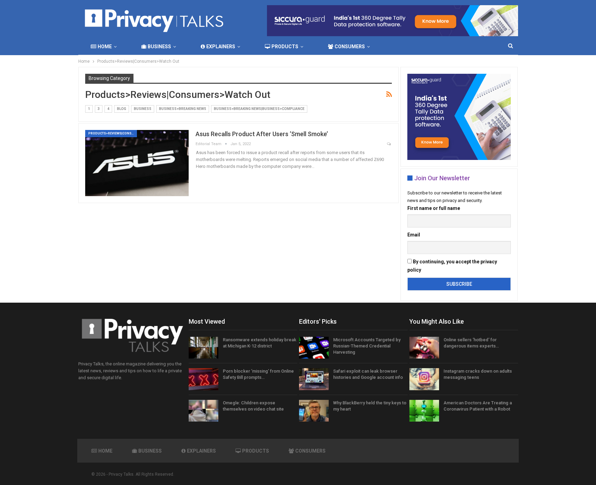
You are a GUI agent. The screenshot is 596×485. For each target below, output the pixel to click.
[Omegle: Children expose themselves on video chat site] (203, 411)
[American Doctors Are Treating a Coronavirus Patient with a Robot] (424, 411)
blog (121, 109)
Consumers (350, 46)
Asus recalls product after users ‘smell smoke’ (262, 134)
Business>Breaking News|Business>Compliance (259, 109)
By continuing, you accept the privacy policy (452, 266)
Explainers (220, 46)
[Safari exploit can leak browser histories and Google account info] (314, 379)
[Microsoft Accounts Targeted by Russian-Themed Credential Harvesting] (314, 348)
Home (105, 46)
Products (284, 46)
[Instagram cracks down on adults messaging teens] (424, 379)
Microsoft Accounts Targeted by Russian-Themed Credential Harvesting (366, 346)
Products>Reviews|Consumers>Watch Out (112, 133)
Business (159, 46)
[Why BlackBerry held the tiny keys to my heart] (314, 411)
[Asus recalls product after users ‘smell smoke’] (137, 163)
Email (413, 235)
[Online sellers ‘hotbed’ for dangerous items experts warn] (424, 348)
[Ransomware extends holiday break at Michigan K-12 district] (203, 348)
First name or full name (433, 208)
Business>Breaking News (182, 109)
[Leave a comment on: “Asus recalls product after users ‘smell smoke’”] (389, 144)
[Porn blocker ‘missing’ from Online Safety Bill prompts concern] (203, 379)
